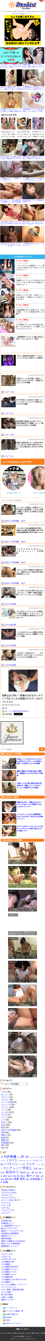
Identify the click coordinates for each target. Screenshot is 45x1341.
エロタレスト (7, 1195)
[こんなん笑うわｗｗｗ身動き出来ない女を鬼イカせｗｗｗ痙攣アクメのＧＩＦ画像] (8, 638)
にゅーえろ (6, 1203)
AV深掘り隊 (6, 1221)
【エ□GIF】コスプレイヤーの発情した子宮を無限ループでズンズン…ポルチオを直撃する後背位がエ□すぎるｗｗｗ (30, 614)
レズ (3, 1120)
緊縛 (3, 1140)
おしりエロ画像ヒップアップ (13, 1284)
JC (18, 1157)
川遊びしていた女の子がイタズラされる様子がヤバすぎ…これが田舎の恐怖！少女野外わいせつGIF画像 (29, 761)
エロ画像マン (7, 1282)
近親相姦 (5, 1143)
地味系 (23, 1172)
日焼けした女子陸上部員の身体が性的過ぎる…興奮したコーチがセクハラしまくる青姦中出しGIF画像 (29, 785)
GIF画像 (10, 1156)
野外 (3, 1145)
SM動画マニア (7, 1223)
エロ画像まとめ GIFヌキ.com (13, 1279)
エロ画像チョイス (9, 1274)
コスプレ (5, 1100)
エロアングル (7, 1254)
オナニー (5, 1097)
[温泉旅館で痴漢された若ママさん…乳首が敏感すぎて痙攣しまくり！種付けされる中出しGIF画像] (8, 428)
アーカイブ (5, 1084)
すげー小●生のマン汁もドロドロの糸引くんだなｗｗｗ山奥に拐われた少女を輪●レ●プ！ (30, 828)
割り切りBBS (7, 1295)
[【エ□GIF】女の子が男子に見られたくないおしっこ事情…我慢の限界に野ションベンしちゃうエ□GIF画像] (8, 597)
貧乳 (21, 711)
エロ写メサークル (9, 1259)
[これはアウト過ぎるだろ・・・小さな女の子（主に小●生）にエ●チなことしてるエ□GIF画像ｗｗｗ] (8, 659)
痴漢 (42, 1176)
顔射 (5, 1182)
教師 (9, 1176)
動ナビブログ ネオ (9, 1228)
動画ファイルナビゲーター (12, 1231)
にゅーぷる (9, 392)
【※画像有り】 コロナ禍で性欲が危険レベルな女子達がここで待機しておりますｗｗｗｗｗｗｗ (30, 327)
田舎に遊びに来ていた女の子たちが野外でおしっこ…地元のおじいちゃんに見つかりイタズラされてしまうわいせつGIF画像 (22, 886)
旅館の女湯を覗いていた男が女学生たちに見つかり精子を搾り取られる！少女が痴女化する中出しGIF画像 (29, 446)
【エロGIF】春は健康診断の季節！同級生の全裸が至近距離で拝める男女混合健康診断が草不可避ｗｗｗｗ (29, 530)
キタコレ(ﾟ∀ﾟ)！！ (9, 1197)
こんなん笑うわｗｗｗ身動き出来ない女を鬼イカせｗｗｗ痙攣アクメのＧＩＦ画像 (29, 634)
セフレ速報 (6, 1292)
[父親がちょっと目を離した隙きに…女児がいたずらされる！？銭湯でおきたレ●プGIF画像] (8, 385)
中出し (4, 1122)
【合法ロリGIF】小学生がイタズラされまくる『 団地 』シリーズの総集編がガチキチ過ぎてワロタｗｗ (22, 1004)
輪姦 (27, 1179)
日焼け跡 (15, 1176)
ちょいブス (6, 1105)
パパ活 (22, 1164)
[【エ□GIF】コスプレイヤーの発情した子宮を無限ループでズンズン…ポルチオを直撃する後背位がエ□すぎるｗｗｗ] (8, 618)
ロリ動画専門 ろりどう (11, 1226)
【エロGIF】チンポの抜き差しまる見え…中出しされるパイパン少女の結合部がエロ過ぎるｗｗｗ (22, 1028)
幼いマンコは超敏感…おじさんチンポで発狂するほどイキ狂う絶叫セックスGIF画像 (22, 862)
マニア (7, 1168)
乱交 (3, 1125)
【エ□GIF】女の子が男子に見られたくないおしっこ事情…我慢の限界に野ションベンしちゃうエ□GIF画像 (30, 593)
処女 (3, 1127)
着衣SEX (9, 1179)
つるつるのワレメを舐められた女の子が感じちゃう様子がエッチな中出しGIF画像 (22, 909)
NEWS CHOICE (8, 1190)
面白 (3, 1148)
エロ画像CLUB (7, 1262)
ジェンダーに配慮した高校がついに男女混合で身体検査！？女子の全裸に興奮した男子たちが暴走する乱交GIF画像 (29, 510)
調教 (17, 711)
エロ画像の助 (7, 1277)
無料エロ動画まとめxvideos (13, 1241)
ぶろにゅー (6, 1213)
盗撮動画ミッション (9, 1246)
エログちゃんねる (9, 1192)
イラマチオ (21, 1160)
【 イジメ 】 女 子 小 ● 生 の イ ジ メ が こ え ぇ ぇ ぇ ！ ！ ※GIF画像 (29, 551)
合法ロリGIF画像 (11, 521)
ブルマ (4, 1115)
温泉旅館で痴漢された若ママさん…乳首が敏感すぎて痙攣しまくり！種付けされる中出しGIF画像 (29, 423)
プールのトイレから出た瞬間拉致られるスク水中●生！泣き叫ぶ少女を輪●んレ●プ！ (30, 816)
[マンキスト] (22, 5)
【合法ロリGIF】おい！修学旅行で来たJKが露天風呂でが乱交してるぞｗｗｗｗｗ (22, 933)
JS (26, 1156)
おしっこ (5, 1094)
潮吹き (4, 1135)
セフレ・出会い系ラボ (10, 1200)
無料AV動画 (6, 1238)
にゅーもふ (9, 413)
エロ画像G (5, 1264)
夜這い (29, 1172)
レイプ (4, 1117)
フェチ (30, 1164)
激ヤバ (30, 1175)
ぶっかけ (5, 1112)
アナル (4, 1092)
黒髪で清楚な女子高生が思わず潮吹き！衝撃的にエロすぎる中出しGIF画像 (30, 773)
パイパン (5, 1107)
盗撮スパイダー (8, 1300)
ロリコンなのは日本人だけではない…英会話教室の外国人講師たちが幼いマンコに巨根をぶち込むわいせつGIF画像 (22, 1075)
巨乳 (3, 1132)
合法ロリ (12, 1172)
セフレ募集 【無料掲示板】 (13, 1290)
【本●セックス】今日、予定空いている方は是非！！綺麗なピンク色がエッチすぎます (30, 297)
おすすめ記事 (10, 604)
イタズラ (11, 1160)
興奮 (16, 1179)
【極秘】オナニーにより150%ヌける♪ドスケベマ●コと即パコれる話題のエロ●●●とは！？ (30, 282)
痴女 (38, 1176)
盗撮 (3, 1138)
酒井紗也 (26, 711)
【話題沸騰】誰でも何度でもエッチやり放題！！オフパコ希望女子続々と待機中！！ (30, 312)
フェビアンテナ (8, 1210)
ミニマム (10, 711)
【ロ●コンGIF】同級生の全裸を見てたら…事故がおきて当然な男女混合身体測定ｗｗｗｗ (30, 572)
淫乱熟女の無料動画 (9, 1233)
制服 (14, 711)
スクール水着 (7, 1102)
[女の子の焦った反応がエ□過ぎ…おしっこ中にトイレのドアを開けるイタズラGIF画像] (8, 406)
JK (6, 708)
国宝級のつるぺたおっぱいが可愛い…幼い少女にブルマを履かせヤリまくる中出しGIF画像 (22, 981)
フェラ (4, 1110)
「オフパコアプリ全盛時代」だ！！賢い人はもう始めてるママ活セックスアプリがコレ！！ (30, 268)
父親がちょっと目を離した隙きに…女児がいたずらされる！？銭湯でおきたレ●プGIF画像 (29, 380)
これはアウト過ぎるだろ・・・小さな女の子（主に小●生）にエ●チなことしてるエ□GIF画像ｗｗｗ (29, 655)
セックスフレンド (9, 1287)
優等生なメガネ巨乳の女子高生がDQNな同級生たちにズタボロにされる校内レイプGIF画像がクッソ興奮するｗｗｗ (22, 1052)
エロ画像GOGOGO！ (10, 1267)
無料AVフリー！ (8, 1236)
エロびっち (6, 1257)
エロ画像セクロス (9, 1272)
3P (2, 1157)
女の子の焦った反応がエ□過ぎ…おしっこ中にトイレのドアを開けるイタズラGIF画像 (29, 402)
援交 (5, 1176)
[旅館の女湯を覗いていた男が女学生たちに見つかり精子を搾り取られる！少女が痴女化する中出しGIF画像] (8, 449)
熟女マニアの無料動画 (10, 1244)
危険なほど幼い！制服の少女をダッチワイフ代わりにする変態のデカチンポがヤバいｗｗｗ (22, 698)
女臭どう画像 (7, 1297)
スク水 (35, 1160)
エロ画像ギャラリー (9, 1269)
